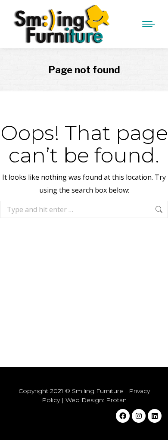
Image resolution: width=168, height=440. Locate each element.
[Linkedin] (155, 416)
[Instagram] (139, 416)
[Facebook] (123, 416)
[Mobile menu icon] (146, 24)
